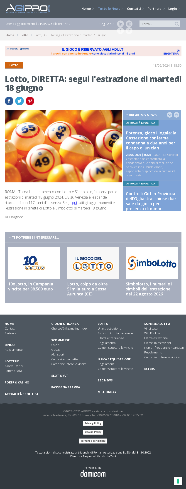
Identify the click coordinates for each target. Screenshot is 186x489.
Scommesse (60, 340)
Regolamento (14, 350)
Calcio (55, 345)
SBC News (105, 380)
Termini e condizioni (93, 440)
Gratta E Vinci (14, 366)
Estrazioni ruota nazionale (115, 333)
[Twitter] (128, 30)
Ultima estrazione (109, 328)
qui (74, 202)
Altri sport (57, 354)
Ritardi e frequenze (111, 338)
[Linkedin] (119, 23)
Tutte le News (109, 8)
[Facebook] (119, 30)
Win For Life (152, 333)
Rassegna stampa (65, 387)
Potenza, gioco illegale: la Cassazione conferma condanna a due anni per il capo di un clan (151, 140)
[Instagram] (128, 23)
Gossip (56, 350)
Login (173, 8)
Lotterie (12, 361)
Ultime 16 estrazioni (157, 343)
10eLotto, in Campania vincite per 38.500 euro (30, 286)
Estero (150, 369)
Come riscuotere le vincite (69, 364)
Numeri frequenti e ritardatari (164, 347)
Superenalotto (157, 324)
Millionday (107, 392)
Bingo (10, 345)
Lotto (24, 35)
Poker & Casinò (17, 382)
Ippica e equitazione (114, 359)
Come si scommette (64, 359)
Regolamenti (106, 364)
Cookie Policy (93, 432)
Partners (155, 8)
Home (86, 8)
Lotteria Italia (13, 371)
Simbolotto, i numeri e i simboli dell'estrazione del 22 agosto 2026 (149, 289)
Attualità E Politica (21, 394)
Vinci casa (151, 328)
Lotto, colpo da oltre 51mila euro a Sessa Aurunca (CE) (87, 289)
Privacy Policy (93, 423)
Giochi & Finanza (65, 324)
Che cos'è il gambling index (69, 328)
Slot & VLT (59, 375)
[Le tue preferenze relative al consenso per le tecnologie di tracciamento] (178, 481)
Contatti (134, 8)
